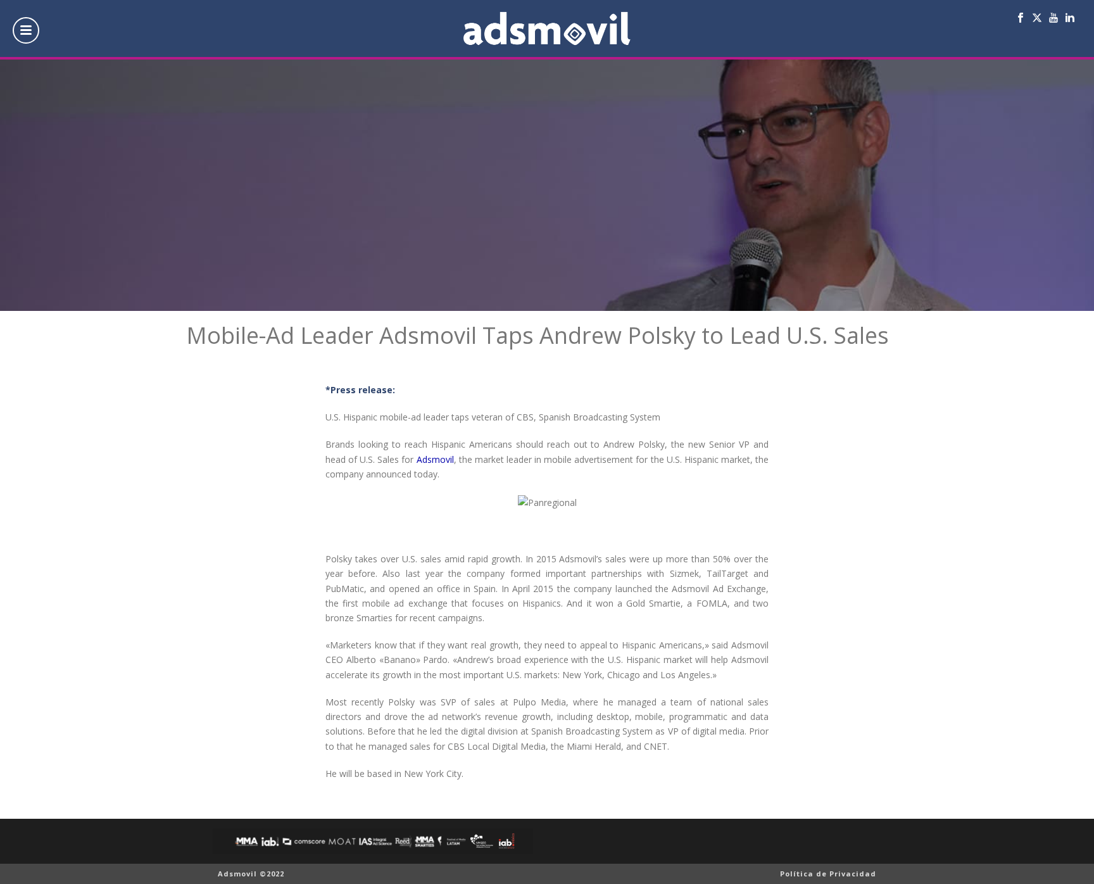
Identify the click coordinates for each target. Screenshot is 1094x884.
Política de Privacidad (828, 873)
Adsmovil (435, 459)
